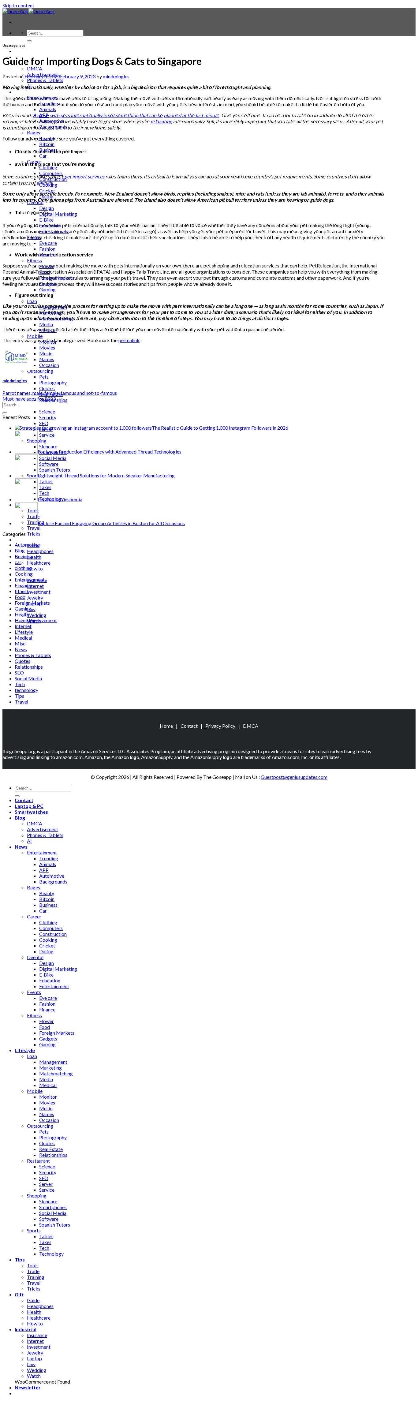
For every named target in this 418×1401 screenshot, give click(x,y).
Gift (19, 539)
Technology (51, 1254)
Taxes (45, 1242)
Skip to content (18, 5)
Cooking (24, 574)
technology (26, 690)
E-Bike (46, 219)
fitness (22, 591)
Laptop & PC (29, 51)
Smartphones (53, 1207)
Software (48, 1219)
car (18, 562)
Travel (33, 528)
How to (35, 568)
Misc (20, 643)
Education (49, 980)
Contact (189, 726)
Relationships (29, 667)
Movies (47, 347)
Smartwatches (31, 812)
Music (45, 353)
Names (46, 359)
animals (44, 182)
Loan (32, 301)
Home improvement (36, 620)
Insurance (37, 1335)
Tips (19, 696)
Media (46, 324)
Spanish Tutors (54, 1224)
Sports (34, 1230)
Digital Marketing (58, 214)
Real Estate (51, 1149)
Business (24, 556)
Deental (35, 957)
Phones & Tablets (45, 80)
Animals (47, 109)
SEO (43, 423)
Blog (20, 550)
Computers (51, 173)
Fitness (34, 260)
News (21, 92)
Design (46, 208)
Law (31, 609)
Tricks (33, 533)
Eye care (48, 243)
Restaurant (38, 1161)
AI (29, 841)
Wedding (36, 615)
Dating (46, 951)
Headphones (40, 551)
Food (20, 597)
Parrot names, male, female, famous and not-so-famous (59, 393)
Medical (23, 638)
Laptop (34, 1358)
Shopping (37, 1195)
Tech (20, 684)
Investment (38, 592)
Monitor (48, 1097)
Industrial (25, 1329)
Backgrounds (53, 881)
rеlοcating (161, 121)
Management (53, 1062)
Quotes (47, 388)
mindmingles (116, 76)
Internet (35, 586)
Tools (33, 1265)
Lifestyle (24, 632)
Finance (23, 585)
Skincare (48, 1201)
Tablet (46, 1236)
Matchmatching (56, 1073)
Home (166, 726)
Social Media (28, 678)
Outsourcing (40, 371)
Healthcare (38, 563)
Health (34, 557)
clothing (23, 568)
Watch (34, 1376)
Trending (48, 858)
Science (47, 411)
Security (47, 417)
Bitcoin (46, 144)
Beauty (46, 893)
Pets (44, 376)
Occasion (49, 365)
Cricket (47, 945)
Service (46, 1190)
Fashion (47, 249)
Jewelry (35, 597)
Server (46, 1184)
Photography (53, 382)
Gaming (47, 289)
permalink (129, 340)
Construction (53, 934)
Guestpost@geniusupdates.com (294, 777)
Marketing (50, 1067)
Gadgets (48, 1038)
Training (35, 1277)
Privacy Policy (220, 726)
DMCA (34, 68)
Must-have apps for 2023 (29, 399)
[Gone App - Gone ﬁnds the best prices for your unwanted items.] (28, 11)
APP (44, 870)
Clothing (48, 167)
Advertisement (42, 829)
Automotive (27, 544)
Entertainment (30, 579)
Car (43, 156)
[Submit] (29, 41)
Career (34, 916)
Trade (33, 1271)
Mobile (35, 336)
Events (34, 992)
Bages (33, 132)
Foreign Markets (32, 603)
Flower (46, 1021)
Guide (33, 1300)
